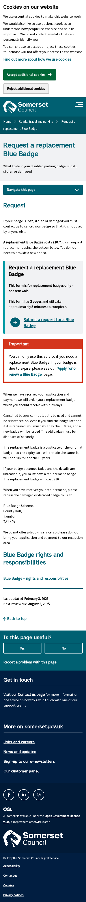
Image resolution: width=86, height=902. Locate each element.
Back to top (16, 618)
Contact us (10, 875)
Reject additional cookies (26, 88)
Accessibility (11, 866)
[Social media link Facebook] (9, 795)
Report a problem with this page (29, 662)
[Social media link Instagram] (39, 795)
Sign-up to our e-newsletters (29, 761)
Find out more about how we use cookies (37, 59)
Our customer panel (21, 771)
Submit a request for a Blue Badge (49, 322)
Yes (22, 648)
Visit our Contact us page (24, 694)
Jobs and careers (19, 742)
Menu (79, 104)
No (64, 648)
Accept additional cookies (26, 74)
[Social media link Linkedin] (24, 795)
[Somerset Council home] (25, 107)
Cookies (8, 885)
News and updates (20, 751)
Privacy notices (13, 895)
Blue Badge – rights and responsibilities (35, 578)
